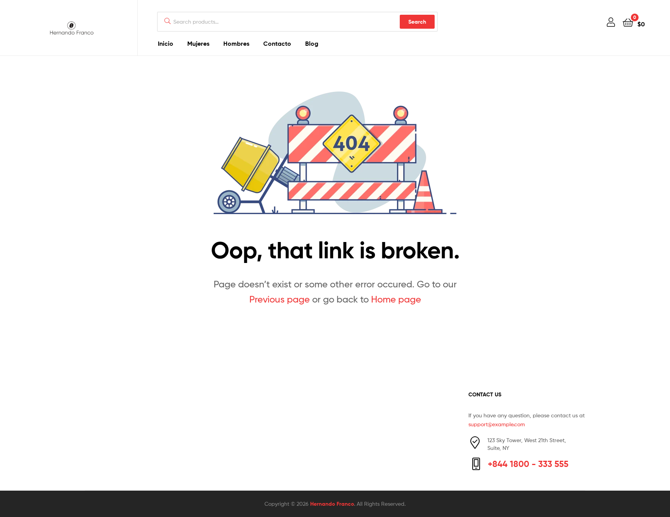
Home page (396, 299)
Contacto (277, 43)
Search (417, 21)
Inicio (165, 43)
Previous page (279, 299)
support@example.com (496, 424)
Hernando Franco (332, 503)
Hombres (236, 43)
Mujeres (198, 43)
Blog (311, 43)
